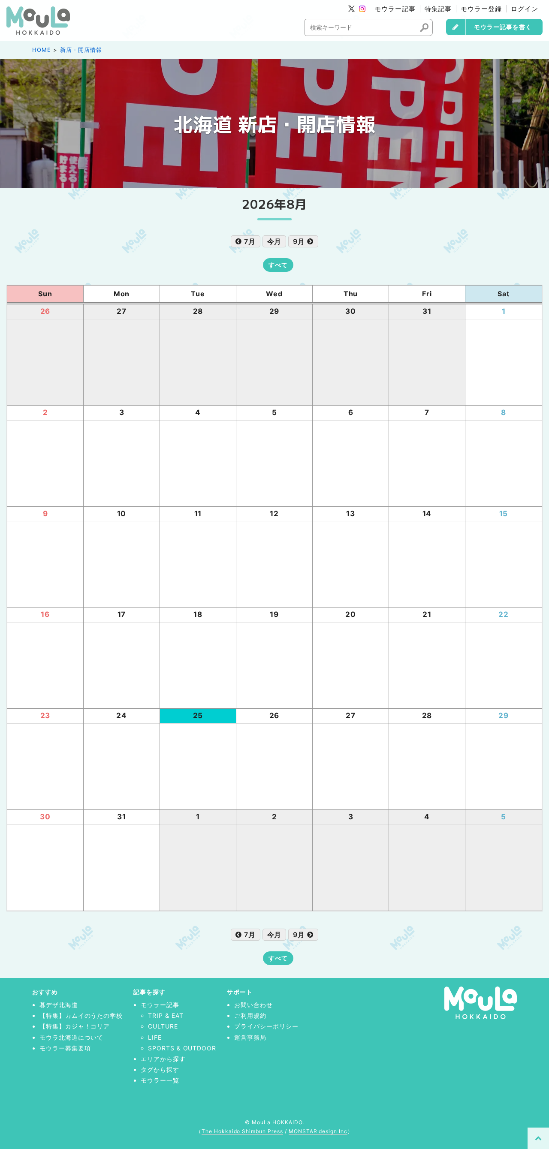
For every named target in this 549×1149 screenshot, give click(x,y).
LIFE (155, 1037)
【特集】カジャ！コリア (74, 1026)
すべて (278, 264)
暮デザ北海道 (58, 1004)
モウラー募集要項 (65, 1048)
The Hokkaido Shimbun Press (242, 1131)
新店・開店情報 (81, 49)
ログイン (524, 9)
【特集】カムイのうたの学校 (81, 1015)
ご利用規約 (250, 1015)
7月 (249, 241)
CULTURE (163, 1026)
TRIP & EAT (166, 1015)
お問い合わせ (253, 1004)
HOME (41, 49)
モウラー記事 (395, 9)
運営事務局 (250, 1037)
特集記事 (438, 9)
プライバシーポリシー (266, 1026)
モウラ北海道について (71, 1037)
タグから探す (160, 1069)
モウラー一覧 (160, 1080)
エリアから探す (163, 1058)
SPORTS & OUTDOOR (182, 1048)
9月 (300, 241)
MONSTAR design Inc (318, 1131)
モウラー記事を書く (503, 26)
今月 (274, 241)
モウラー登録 (481, 9)
